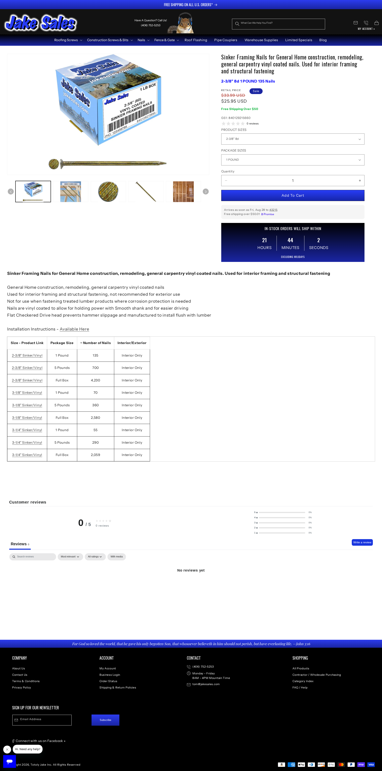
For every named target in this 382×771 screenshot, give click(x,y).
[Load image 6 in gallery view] (183, 191)
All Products (300, 668)
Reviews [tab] (20, 544)
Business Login (109, 675)
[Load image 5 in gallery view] (146, 191)
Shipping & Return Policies (117, 687)
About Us (18, 668)
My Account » (366, 29)
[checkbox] (116, 556)
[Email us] (355, 23)
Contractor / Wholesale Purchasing (316, 675)
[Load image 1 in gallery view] (33, 191)
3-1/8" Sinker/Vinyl (27, 393)
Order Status (108, 681)
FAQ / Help (299, 687)
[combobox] (278, 24)
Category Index (303, 681)
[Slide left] (11, 192)
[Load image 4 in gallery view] (108, 191)
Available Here (74, 329)
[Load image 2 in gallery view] (70, 191)
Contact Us (19, 675)
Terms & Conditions (26, 681)
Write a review (362, 542)
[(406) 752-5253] (366, 23)
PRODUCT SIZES (233, 130)
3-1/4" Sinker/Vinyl (27, 430)
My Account (107, 668)
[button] (68, 40)
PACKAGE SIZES (233, 150)
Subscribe (105, 720)
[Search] (237, 24)
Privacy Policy (21, 687)
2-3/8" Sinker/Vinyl (27, 355)
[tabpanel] (191, 583)
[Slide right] (206, 192)
